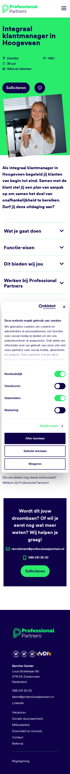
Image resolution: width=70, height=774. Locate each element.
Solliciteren (16, 87)
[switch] (60, 386)
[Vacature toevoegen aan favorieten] (39, 88)
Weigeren (35, 463)
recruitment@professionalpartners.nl (37, 549)
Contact (17, 737)
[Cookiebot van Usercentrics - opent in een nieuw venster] (41, 306)
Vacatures (19, 712)
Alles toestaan (35, 438)
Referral (17, 743)
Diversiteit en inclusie (27, 731)
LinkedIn (18, 703)
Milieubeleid (20, 725)
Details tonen (49, 425)
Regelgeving (20, 761)
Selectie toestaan (35, 451)
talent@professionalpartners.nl (33, 697)
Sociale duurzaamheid (27, 718)
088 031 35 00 (22, 690)
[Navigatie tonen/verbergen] (64, 8)
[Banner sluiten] (64, 306)
